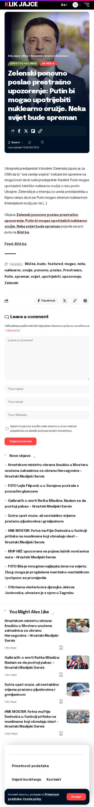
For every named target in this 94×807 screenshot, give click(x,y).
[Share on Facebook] (19, 131)
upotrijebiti (51, 276)
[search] (55, 4)
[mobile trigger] (85, 5)
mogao (70, 264)
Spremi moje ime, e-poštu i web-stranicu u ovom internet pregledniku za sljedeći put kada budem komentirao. (43, 428)
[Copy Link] (40, 131)
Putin (9, 276)
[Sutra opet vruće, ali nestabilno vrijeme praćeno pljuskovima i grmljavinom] (78, 689)
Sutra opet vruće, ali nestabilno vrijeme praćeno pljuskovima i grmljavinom (32, 690)
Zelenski (11, 283)
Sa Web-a (48, 63)
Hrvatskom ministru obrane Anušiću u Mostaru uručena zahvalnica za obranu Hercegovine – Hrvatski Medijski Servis (46, 470)
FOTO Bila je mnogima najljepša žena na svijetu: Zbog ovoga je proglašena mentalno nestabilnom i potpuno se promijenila (47, 572)
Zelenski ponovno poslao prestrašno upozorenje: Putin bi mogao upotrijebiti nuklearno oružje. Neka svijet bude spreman (46, 220)
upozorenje (71, 276)
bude (41, 264)
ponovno (41, 270)
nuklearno (13, 270)
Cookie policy (32, 799)
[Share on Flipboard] (33, 131)
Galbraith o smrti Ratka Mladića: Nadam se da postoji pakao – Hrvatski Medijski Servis (32, 663)
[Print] (85, 300)
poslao (55, 270)
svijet (35, 276)
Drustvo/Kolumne (23, 63)
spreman (22, 276)
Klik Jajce (21, 4)
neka (81, 264)
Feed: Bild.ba (15, 244)
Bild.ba (23, 232)
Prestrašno (72, 270)
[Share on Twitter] (26, 131)
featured (55, 264)
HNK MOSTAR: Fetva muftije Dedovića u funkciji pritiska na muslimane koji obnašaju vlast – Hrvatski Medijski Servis (46, 536)
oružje (27, 270)
